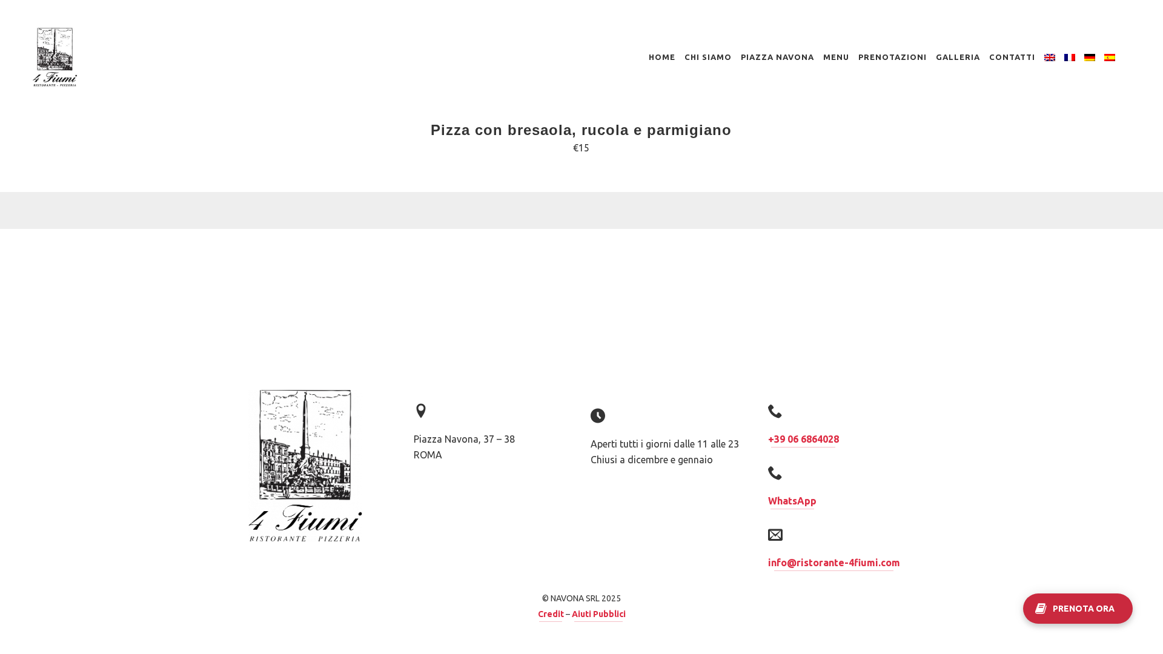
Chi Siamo (708, 57)
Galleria (958, 57)
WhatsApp (792, 500)
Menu (836, 57)
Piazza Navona (777, 57)
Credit (551, 614)
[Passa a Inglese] (1049, 57)
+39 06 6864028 (803, 439)
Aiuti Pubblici (599, 614)
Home (662, 57)
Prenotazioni (892, 57)
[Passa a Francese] (1069, 57)
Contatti (1012, 57)
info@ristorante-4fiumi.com (834, 562)
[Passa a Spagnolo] (1109, 57)
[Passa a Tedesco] (1089, 57)
